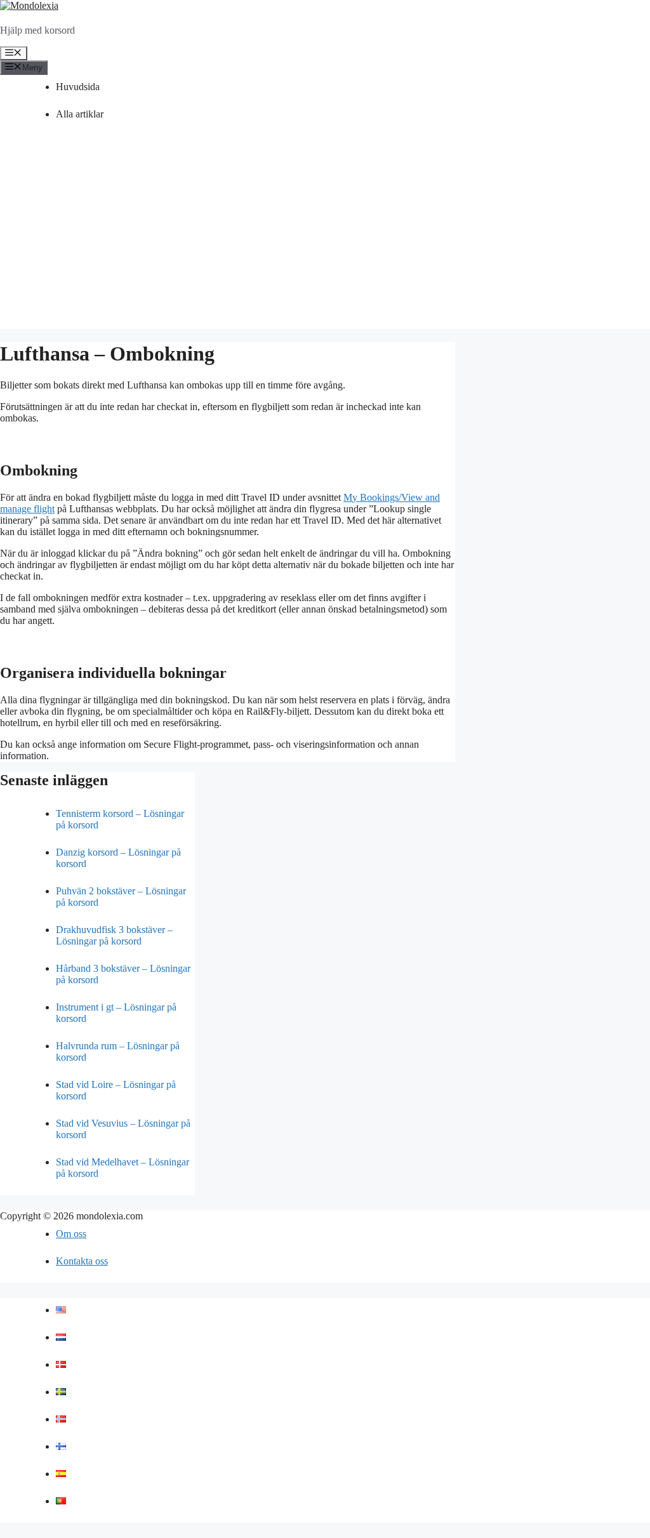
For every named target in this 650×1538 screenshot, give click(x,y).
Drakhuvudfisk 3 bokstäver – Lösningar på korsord (114, 935)
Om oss (71, 1233)
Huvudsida (78, 86)
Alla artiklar (79, 114)
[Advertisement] (325, 240)
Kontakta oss (82, 1261)
